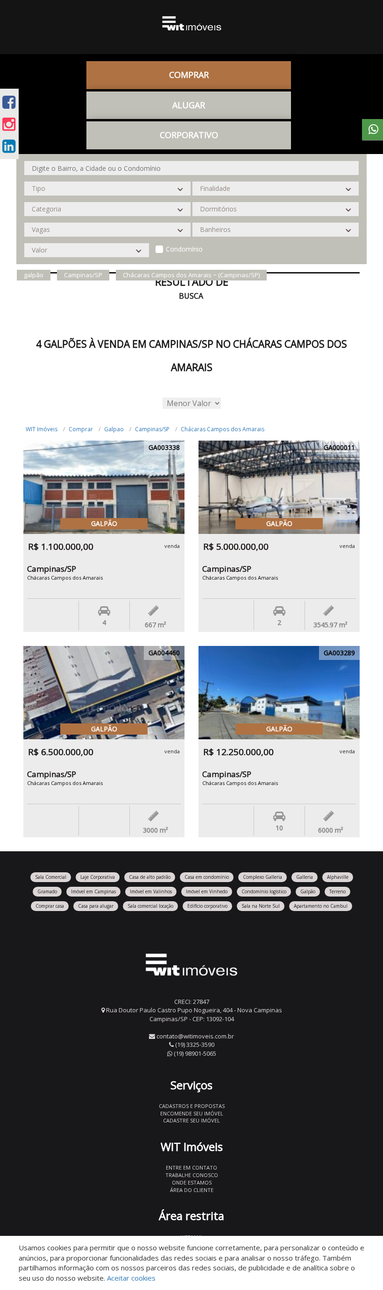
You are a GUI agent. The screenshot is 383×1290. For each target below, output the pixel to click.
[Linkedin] (8, 145)
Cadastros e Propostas (192, 1105)
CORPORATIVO (189, 134)
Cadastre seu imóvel (191, 1120)
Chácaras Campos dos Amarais (222, 429)
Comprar (81, 429)
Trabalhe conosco (191, 1174)
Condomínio (184, 249)
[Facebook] (8, 101)
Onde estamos (192, 1182)
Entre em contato (191, 1167)
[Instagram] (8, 123)
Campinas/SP (152, 429)
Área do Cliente (191, 1189)
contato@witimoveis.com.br (195, 1036)
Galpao (114, 429)
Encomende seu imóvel (191, 1113)
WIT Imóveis (41, 429)
